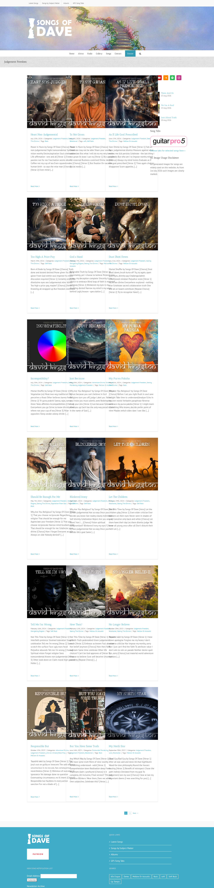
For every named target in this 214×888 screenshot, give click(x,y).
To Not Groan (77, 134)
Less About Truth (169, 117)
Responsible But (40, 746)
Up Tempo (115, 881)
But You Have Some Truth (84, 746)
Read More (34, 186)
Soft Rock (90, 141)
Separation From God (58, 503)
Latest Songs (117, 841)
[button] (140, 53)
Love (110, 753)
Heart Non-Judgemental (44, 134)
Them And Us (167, 93)
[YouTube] (159, 77)
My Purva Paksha (119, 378)
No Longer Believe (119, 624)
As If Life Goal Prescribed (123, 134)
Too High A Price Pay (43, 256)
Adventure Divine (98, 382)
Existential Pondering (100, 750)
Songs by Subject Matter (122, 848)
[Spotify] (172, 77)
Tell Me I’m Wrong (41, 624)
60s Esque (115, 876)
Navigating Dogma (76, 263)
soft (84, 141)
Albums (114, 854)
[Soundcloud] (165, 77)
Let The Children (118, 496)
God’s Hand (76, 256)
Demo (126, 876)
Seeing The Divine (91, 263)
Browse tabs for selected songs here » (167, 150)
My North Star (117, 746)
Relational (73, 141)
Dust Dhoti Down (118, 256)
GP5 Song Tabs (117, 860)
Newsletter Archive (36, 886)
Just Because (77, 378)
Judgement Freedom (60, 138)
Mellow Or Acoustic (130, 141)
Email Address (33, 875)
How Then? (76, 624)
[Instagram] (178, 77)
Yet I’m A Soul (167, 105)
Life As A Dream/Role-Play (56, 753)
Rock (46, 141)
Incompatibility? (40, 378)
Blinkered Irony (78, 496)
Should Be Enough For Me (45, 496)
